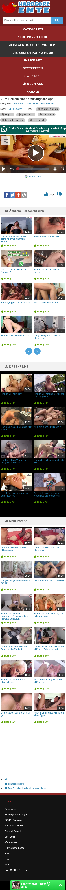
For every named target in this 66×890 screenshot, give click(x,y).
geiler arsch (27, 114)
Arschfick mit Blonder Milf (46, 236)
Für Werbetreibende (15, 848)
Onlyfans (34, 83)
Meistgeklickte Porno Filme (33, 44)
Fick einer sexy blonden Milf (15, 335)
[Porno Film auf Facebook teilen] (7, 195)
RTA (7, 859)
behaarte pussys (22, 103)
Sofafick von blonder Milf (46, 302)
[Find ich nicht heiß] (59, 195)
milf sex (35, 103)
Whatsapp (35, 76)
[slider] (34, 169)
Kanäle (33, 91)
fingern (8, 114)
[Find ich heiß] (46, 195)
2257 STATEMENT (14, 825)
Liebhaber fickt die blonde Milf (49, 580)
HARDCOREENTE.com (16, 870)
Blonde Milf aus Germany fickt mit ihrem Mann (48, 614)
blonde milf (48, 114)
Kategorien (33, 29)
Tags (7, 864)
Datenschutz (11, 809)
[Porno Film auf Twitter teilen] (12, 195)
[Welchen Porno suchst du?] (57, 20)
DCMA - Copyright (14, 820)
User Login (10, 837)
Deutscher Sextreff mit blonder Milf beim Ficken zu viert (49, 648)
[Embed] (24, 195)
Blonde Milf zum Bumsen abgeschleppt (13, 681)
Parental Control (13, 831)
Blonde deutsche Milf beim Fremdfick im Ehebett (14, 648)
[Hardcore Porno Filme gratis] (27, 14)
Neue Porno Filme (33, 37)
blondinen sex (48, 103)
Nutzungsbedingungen (16, 814)
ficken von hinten (49, 109)
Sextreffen (33, 68)
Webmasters (11, 842)
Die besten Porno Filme (33, 52)
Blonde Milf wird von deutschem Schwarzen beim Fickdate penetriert (15, 616)
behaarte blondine (14, 120)
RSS (7, 853)
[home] (35, 779)
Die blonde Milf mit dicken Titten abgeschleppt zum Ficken (14, 239)
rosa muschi (38, 120)
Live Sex (34, 60)
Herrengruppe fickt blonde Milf (16, 302)
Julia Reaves (15, 109)
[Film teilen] (18, 195)
